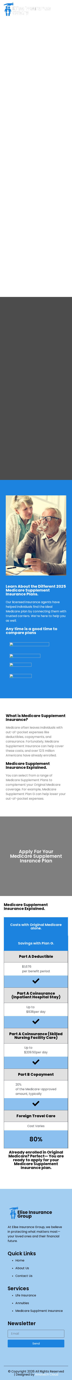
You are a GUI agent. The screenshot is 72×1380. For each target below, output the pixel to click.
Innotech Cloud (46, 1374)
